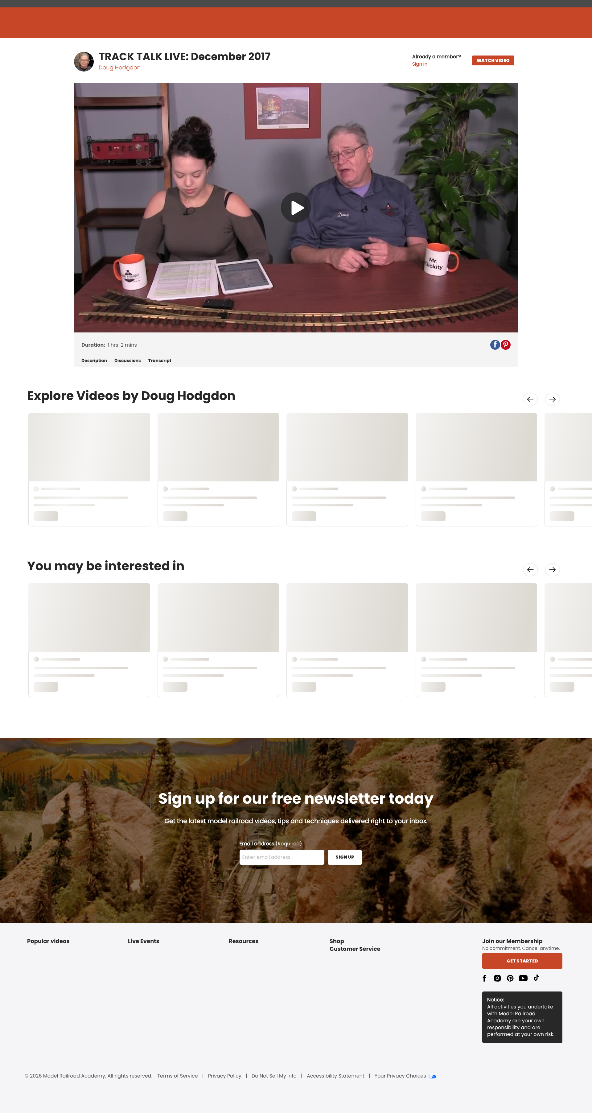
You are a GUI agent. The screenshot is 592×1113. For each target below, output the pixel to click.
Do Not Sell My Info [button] (274, 1076)
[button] (436, 60)
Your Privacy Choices (400, 1076)
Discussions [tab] (127, 361)
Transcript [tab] (159, 361)
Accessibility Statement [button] (335, 1076)
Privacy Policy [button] (224, 1076)
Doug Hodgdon (120, 68)
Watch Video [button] (493, 60)
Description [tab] (94, 361)
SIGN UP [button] (344, 857)
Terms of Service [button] (177, 1076)
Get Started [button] (522, 961)
